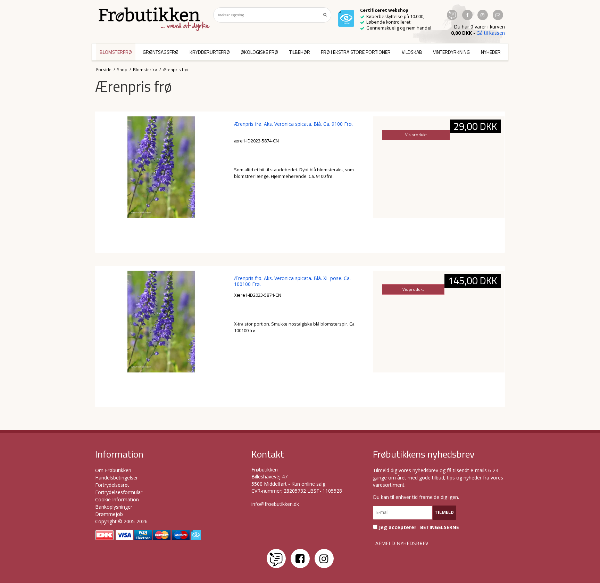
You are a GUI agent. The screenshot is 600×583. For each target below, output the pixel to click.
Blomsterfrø (116, 52)
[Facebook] (300, 558)
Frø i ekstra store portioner (356, 52)
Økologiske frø (259, 52)
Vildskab (412, 52)
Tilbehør (299, 52)
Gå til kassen (490, 33)
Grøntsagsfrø (160, 52)
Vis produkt (416, 134)
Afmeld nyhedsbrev (401, 543)
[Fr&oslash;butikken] (154, 19)
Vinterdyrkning (451, 52)
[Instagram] (324, 558)
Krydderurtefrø (210, 52)
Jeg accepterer (418, 527)
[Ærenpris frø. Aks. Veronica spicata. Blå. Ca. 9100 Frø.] (161, 182)
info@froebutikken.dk (275, 504)
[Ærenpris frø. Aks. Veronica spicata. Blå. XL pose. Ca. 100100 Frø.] (161, 336)
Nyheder (491, 52)
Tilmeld (444, 512)
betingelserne (439, 527)
